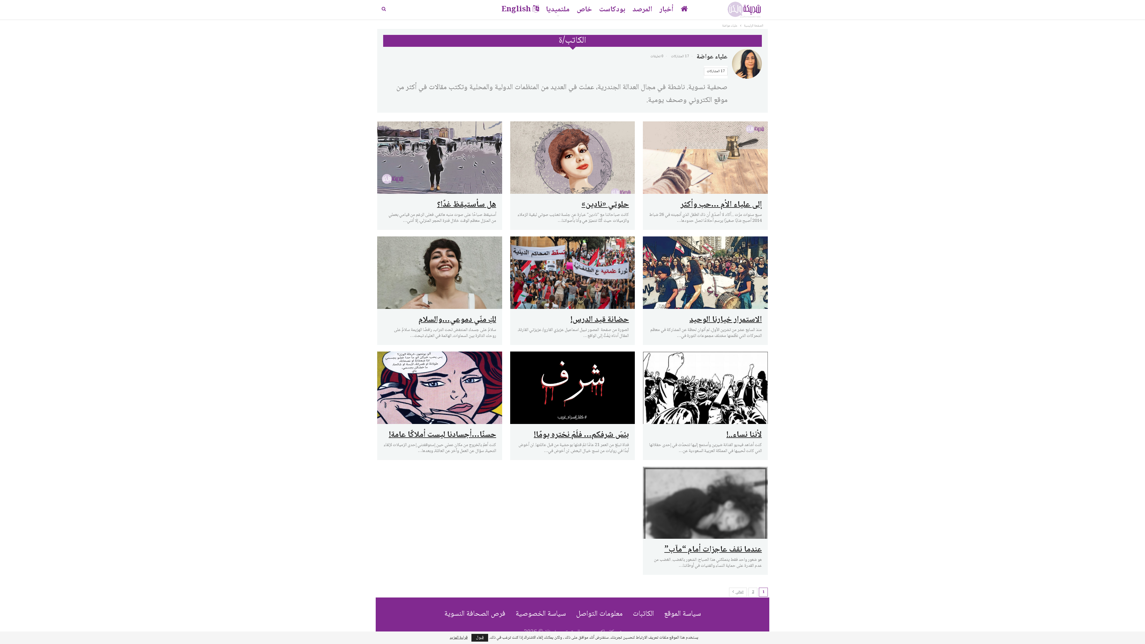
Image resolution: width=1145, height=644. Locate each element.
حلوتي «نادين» (605, 205)
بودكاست (612, 9)
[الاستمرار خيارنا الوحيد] (705, 272)
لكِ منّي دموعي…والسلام (457, 320)
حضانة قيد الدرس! (599, 320)
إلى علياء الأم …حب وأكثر (721, 205)
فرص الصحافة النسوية (474, 614)
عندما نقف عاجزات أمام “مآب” (713, 550)
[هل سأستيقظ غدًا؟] (439, 157)
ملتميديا (558, 9)
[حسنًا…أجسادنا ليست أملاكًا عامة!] (439, 388)
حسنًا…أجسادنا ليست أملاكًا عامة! (442, 435)
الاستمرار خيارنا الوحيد (725, 320)
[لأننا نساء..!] (705, 388)
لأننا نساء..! (744, 435)
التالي (739, 592)
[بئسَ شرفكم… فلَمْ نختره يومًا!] (572, 388)
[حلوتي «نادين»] (572, 157)
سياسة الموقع (682, 614)
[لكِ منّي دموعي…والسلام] (439, 272)
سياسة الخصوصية (541, 614)
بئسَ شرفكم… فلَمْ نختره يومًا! (581, 435)
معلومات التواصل (599, 614)
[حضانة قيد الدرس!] (572, 272)
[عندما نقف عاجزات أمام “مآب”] (705, 503)
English (516, 9)
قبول (480, 637)
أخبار (667, 9)
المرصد (642, 9)
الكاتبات (643, 614)
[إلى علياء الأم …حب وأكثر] (705, 157)
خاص (584, 9)
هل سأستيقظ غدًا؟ (466, 205)
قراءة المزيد (459, 638)
